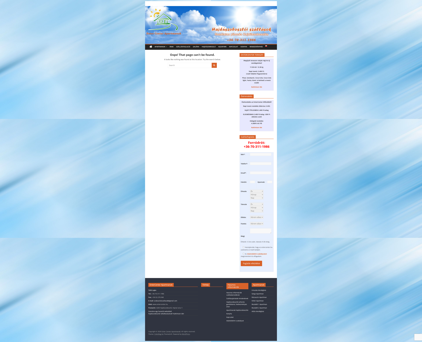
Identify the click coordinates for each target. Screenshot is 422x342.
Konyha (244, 47)
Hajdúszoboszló (209, 47)
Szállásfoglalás (183, 47)
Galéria (196, 47)
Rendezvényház (256, 47)
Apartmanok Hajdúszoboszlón (237, 310)
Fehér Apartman (258, 301)
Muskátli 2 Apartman (259, 308)
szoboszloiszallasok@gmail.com (165, 301)
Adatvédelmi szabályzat (235, 321)
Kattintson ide (256, 87)
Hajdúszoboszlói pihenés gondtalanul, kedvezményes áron (236, 304)
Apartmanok (160, 47)
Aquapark (222, 47)
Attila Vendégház (258, 311)
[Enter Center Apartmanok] (211, 7)
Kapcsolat (233, 47)
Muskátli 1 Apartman (259, 304)
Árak (172, 47)
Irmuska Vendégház (259, 290)
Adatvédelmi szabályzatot (257, 254)
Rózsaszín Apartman (259, 297)
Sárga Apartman (258, 294)
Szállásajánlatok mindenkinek (237, 298)
